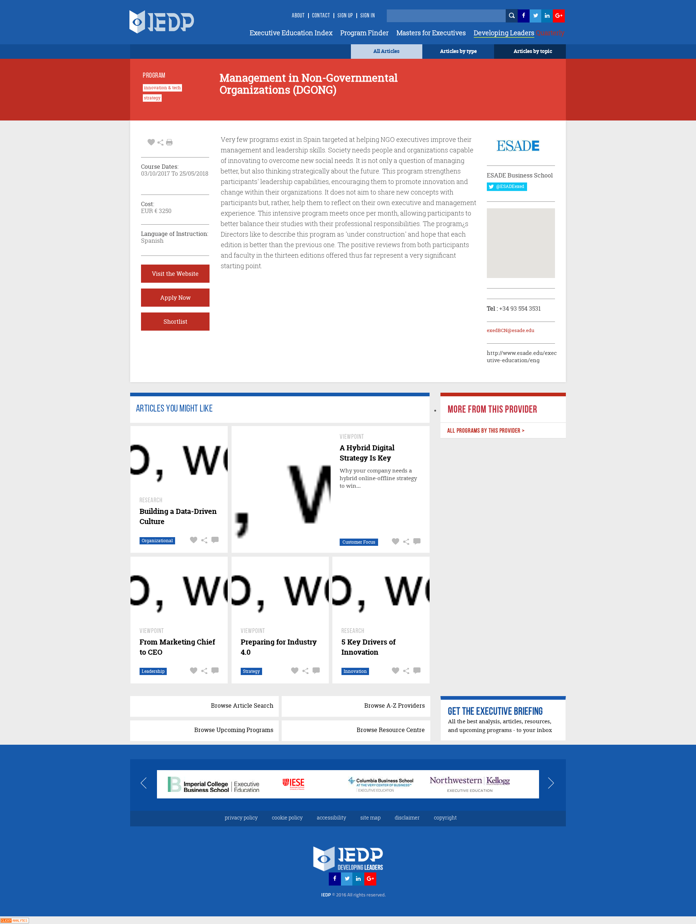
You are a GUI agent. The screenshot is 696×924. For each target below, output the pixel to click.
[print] (169, 142)
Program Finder (364, 32)
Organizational (157, 540)
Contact (321, 16)
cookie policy (287, 817)
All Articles (386, 51)
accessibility (331, 817)
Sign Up (345, 16)
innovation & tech (162, 88)
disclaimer (407, 817)
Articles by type (458, 51)
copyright (445, 817)
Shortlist (175, 322)
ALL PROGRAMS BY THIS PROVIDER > (486, 431)
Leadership (153, 671)
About (298, 16)
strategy (152, 98)
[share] (160, 141)
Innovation (355, 671)
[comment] (214, 540)
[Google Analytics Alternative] (14, 919)
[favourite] (151, 141)
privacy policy (241, 817)
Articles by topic (533, 51)
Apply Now (175, 298)
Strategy (251, 671)
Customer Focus (359, 542)
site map (370, 817)
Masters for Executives (431, 32)
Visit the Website (175, 274)
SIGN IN (367, 16)
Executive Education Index (291, 32)
